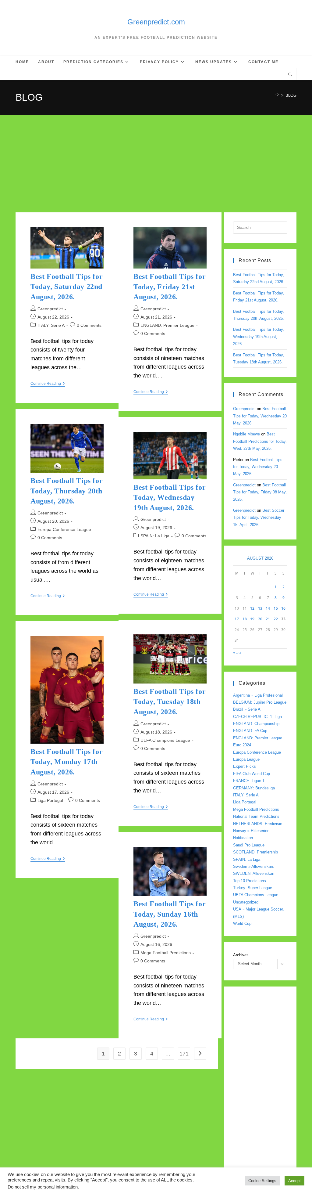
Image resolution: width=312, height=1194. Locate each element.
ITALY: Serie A (51, 325)
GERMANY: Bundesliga (254, 788)
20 (260, 619)
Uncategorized (245, 902)
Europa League (246, 759)
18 (245, 619)
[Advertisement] (156, 160)
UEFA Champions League (165, 740)
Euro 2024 (242, 745)
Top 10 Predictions (249, 880)
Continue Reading (47, 384)
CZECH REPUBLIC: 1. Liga (257, 716)
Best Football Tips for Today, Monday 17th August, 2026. (66, 762)
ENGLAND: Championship (256, 723)
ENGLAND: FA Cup (250, 730)
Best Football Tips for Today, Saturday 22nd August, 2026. (66, 286)
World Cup (242, 923)
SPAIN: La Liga (154, 535)
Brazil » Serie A (247, 709)
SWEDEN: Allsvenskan (253, 873)
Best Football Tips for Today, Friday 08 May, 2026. (260, 492)
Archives (241, 955)
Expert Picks (244, 766)
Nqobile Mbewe (246, 434)
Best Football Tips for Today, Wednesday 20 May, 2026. (260, 415)
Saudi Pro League (248, 845)
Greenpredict (50, 308)
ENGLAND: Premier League (167, 325)
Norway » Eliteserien (251, 830)
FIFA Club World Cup (251, 773)
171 (184, 1054)
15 (276, 608)
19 (252, 619)
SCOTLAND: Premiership (255, 852)
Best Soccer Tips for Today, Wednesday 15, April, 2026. (258, 517)
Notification (243, 837)
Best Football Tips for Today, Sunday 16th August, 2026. (169, 914)
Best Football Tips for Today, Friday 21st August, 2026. (169, 286)
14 (268, 608)
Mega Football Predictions (165, 952)
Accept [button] (294, 1180)
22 (276, 619)
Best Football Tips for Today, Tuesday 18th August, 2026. (169, 701)
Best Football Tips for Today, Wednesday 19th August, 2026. (169, 497)
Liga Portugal (50, 800)
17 (237, 619)
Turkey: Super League (252, 888)
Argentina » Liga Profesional (258, 695)
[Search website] (290, 75)
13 (260, 608)
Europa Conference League (64, 529)
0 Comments (89, 325)
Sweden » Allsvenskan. (253, 866)
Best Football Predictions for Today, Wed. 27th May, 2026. (260, 441)
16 (283, 608)
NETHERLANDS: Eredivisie (257, 823)
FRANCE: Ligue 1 (248, 780)
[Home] (277, 95)
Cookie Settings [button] (262, 1180)
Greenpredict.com (156, 22)
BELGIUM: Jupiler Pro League (259, 702)
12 (252, 608)
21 (268, 619)
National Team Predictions (256, 816)
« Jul (237, 652)
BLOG (290, 95)
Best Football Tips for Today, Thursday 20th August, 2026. (66, 491)
